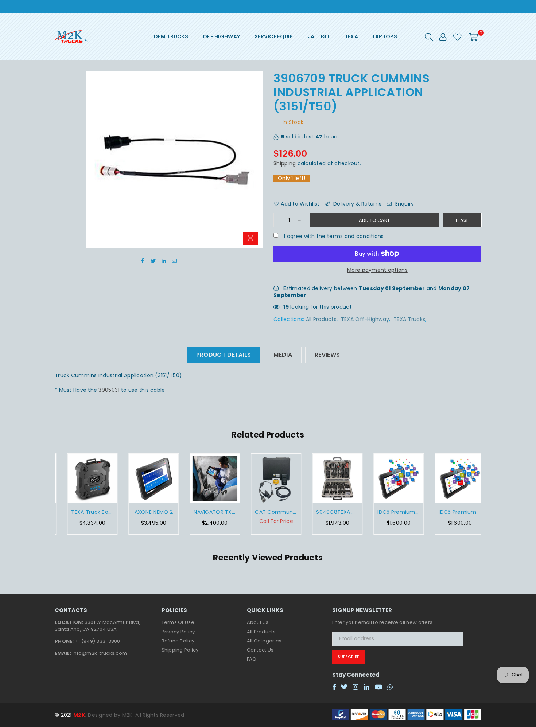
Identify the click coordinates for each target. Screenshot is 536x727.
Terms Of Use (178, 622)
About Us (258, 622)
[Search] (429, 36)
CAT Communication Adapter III (269, 512)
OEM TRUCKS (171, 36)
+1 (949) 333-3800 (97, 641)
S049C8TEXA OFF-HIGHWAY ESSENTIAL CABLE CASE (330, 512)
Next (489, 494)
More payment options (377, 270)
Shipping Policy (180, 649)
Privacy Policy (178, 631)
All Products (321, 319)
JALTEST (319, 36)
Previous (46, 494)
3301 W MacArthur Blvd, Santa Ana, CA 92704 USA (97, 625)
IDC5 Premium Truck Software (453, 512)
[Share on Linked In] (164, 261)
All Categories (264, 640)
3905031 (109, 390)
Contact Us (260, 649)
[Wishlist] (457, 36)
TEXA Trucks (409, 319)
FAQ (252, 659)
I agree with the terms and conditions (333, 236)
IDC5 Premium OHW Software (391, 512)
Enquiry (403, 203)
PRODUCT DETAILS (223, 355)
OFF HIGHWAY (221, 36)
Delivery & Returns (356, 203)
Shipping (284, 163)
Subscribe (348, 657)
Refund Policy (178, 640)
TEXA (351, 36)
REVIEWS (327, 355)
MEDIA (282, 355)
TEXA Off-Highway (365, 319)
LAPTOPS (385, 36)
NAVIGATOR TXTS (208, 512)
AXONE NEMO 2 (146, 512)
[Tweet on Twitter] (153, 261)
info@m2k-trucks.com (100, 653)
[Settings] (443, 36)
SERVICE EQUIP (274, 36)
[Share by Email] (174, 261)
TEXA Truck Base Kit (85, 512)
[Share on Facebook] (142, 261)
